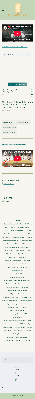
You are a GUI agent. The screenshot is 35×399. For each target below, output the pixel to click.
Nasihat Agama (10, 294)
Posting (7, 304)
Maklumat (9, 284)
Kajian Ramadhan (23, 254)
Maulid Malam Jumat (21, 284)
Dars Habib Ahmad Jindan (10, 240)
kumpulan (24, 267)
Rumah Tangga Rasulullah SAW (17, 314)
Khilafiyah (27, 260)
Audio (29, 230)
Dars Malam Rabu (9, 132)
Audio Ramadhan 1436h (23, 234)
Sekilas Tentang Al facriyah (23, 327)
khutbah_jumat (12, 264)
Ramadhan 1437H (13, 307)
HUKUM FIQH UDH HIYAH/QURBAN (10, 90)
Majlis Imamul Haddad (17, 277)
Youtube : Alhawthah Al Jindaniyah (14, 144)
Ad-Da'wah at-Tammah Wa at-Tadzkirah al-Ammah (17, 224)
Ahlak (6, 227)
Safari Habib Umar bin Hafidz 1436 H (13, 324)
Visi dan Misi (26, 340)
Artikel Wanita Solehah (17, 230)
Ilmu (28, 250)
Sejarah (30, 324)
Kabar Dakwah (10, 254)
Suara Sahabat (18, 330)
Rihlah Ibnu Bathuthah (17, 310)
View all (17, 220)
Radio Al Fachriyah (10, 180)
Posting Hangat (6, 95)
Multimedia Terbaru (23, 122)
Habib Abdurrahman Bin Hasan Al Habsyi (17, 247)
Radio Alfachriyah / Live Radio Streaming (15, 47)
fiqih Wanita (24, 244)
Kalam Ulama (12, 257)
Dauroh (9, 244)
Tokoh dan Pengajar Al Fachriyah (17, 337)
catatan (30, 237)
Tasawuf (28, 330)
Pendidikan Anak (26, 297)
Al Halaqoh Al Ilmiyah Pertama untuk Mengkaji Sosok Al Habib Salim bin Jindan (17, 104)
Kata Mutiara (23, 257)
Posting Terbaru (8, 122)
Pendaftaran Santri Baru (10, 297)
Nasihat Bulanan (23, 294)
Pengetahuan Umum (26, 300)
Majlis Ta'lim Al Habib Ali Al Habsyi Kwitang (17, 280)
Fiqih (16, 244)
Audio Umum (6, 237)
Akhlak (13, 227)
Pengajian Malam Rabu (9, 300)
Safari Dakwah (17, 317)
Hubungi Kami (19, 250)
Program (27, 304)
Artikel (5, 230)
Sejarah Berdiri (7, 327)
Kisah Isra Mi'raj (13, 267)
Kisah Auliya (23, 264)
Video (18, 340)
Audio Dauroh (8, 234)
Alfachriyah (8, 360)
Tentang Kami (17, 334)
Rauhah (24, 307)
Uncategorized (8, 340)
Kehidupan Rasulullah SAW (12, 260)
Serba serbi (7, 330)
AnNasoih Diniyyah (24, 227)
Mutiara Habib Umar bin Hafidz (17, 290)
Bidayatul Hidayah (18, 237)
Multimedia (7, 198)
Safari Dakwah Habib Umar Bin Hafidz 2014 (17, 320)
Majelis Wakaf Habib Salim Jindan (17, 274)
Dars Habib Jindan (26, 240)
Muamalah (25, 287)
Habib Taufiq (8, 250)
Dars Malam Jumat (9, 127)
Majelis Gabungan (17, 270)
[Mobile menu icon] (3, 10)
